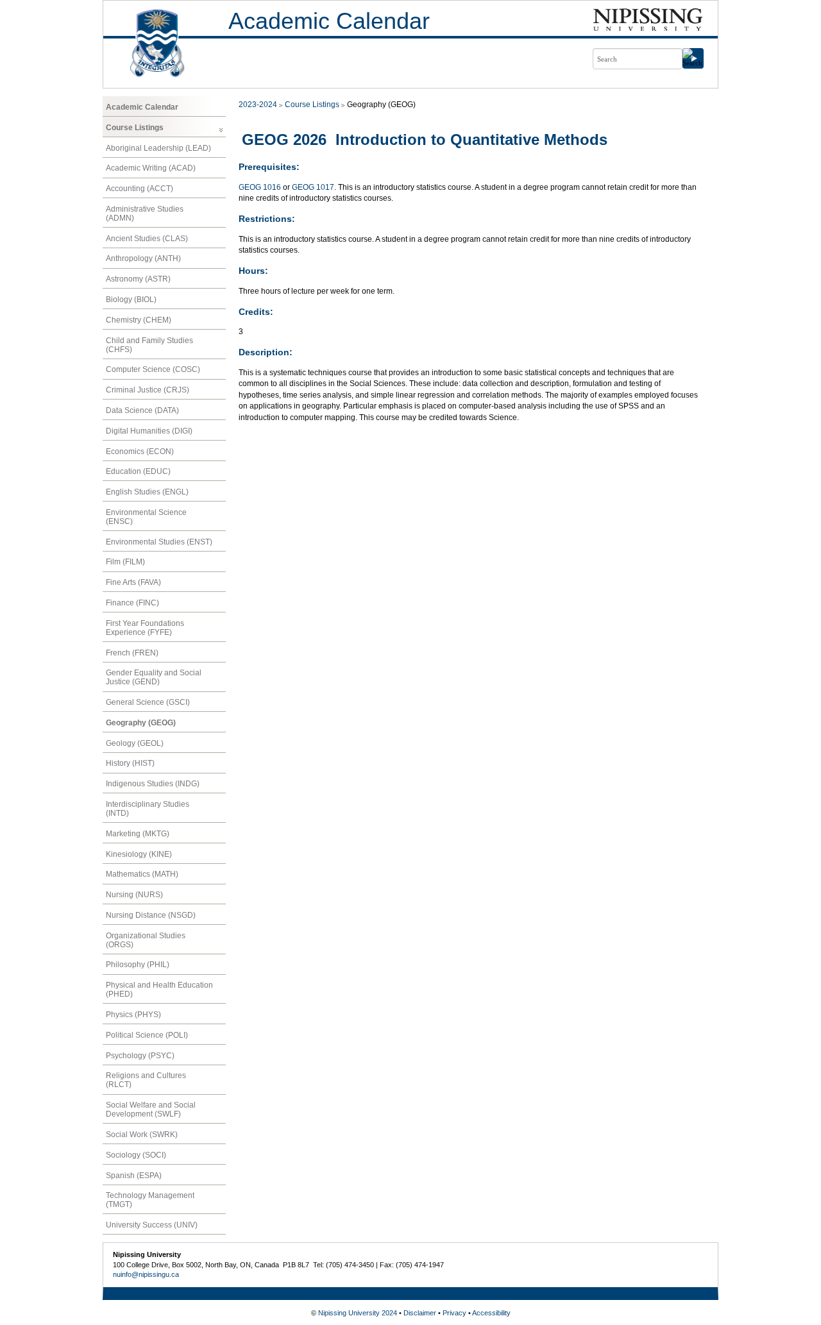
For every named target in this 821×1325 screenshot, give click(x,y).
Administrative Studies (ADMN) (144, 214)
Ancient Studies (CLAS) (147, 238)
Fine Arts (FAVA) (133, 582)
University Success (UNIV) (152, 1224)
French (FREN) (132, 652)
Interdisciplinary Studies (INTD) (147, 809)
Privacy (454, 1313)
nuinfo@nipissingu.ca (146, 1274)
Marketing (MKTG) (137, 833)
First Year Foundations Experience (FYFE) (145, 628)
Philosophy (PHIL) (137, 964)
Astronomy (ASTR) (138, 278)
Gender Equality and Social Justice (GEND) (153, 677)
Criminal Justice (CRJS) (147, 389)
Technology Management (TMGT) (150, 1200)
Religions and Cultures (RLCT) (146, 1080)
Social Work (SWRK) (142, 1134)
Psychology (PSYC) (140, 1055)
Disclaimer (419, 1313)
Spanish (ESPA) (134, 1175)
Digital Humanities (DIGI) (149, 430)
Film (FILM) (125, 561)
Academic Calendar (329, 21)
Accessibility (491, 1313)
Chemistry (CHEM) (138, 320)
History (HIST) (130, 763)
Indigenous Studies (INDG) (152, 783)
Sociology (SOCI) (136, 1155)
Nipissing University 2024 (357, 1313)
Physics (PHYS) (133, 1014)
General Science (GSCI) (148, 702)
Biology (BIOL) (131, 299)
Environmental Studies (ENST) (159, 541)
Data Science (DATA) (142, 410)
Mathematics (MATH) (142, 874)
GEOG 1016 (260, 187)
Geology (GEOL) (135, 743)
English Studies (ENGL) (147, 491)
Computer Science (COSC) (153, 369)
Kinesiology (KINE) (139, 854)
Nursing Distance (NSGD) (151, 915)
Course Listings (135, 127)
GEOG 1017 (313, 187)
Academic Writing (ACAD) (151, 168)
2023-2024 (258, 104)
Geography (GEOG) (141, 722)
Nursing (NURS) (134, 894)
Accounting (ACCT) (139, 188)
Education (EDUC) (138, 471)
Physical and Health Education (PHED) (159, 990)
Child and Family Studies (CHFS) (149, 345)
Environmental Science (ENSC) (146, 517)
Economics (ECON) (140, 451)
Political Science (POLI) (147, 1035)
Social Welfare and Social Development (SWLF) (151, 1109)
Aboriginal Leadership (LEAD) (158, 148)
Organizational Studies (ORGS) (145, 940)
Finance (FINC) (132, 602)
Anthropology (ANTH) (143, 258)
